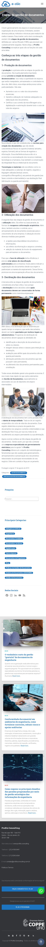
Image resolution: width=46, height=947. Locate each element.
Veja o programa (23, 907)
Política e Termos (7, 867)
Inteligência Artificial (13, 529)
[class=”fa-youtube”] (13, 935)
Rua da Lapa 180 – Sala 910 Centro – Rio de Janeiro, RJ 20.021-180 (11, 835)
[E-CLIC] (12, 3)
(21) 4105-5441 (14, 849)
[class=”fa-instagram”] (20, 935)
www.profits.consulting (21, 844)
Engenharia (10, 533)
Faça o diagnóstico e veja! (22, 889)
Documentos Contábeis (14, 538)
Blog (7, 563)
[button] (41, 890)
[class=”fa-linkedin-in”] (9, 935)
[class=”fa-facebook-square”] (16, 935)
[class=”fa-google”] (24, 935)
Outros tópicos (11, 553)
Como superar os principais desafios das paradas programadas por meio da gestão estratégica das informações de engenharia (22, 793)
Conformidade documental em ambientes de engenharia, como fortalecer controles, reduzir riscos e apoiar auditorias (22, 723)
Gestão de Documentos (19, 472)
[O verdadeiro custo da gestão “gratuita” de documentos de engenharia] (23, 633)
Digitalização (10, 548)
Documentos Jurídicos (14, 543)
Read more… (16, 676)
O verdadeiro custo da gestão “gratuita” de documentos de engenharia (19, 657)
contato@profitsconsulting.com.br (18, 861)
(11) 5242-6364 (14, 855)
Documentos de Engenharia (15, 558)
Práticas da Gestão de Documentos (14, 476)
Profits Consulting (17, 941)
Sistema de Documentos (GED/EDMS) (19, 573)
